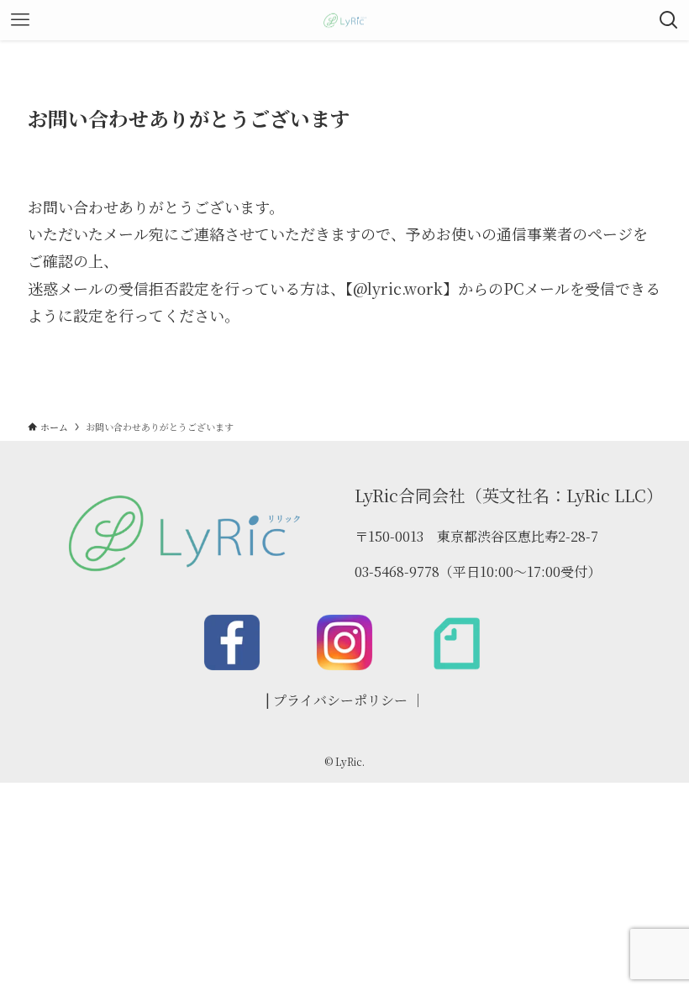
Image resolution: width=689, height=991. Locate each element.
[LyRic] (344, 20)
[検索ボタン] (669, 20)
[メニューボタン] (20, 20)
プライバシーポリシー (340, 700)
